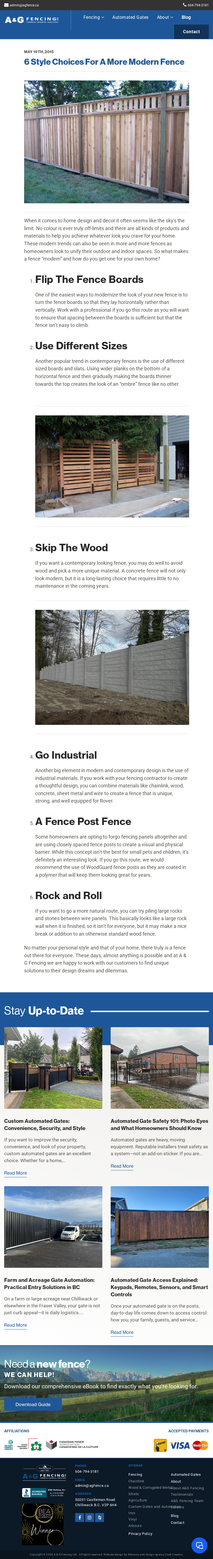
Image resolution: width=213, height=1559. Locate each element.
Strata (133, 1494)
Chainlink (136, 1481)
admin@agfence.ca (24, 5)
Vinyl (132, 1519)
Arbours (135, 1526)
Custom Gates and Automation (150, 1507)
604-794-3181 (198, 5)
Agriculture (137, 1500)
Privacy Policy (140, 1534)
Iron (131, 1513)
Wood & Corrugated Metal (150, 1487)
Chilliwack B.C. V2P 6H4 (96, 1505)
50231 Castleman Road (95, 1500)
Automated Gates (130, 17)
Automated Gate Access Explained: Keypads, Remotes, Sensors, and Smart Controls (159, 1287)
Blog (186, 17)
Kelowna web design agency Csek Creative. (156, 1554)
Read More (15, 1173)
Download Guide (33, 1404)
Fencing (92, 17)
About (164, 17)
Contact (191, 31)
